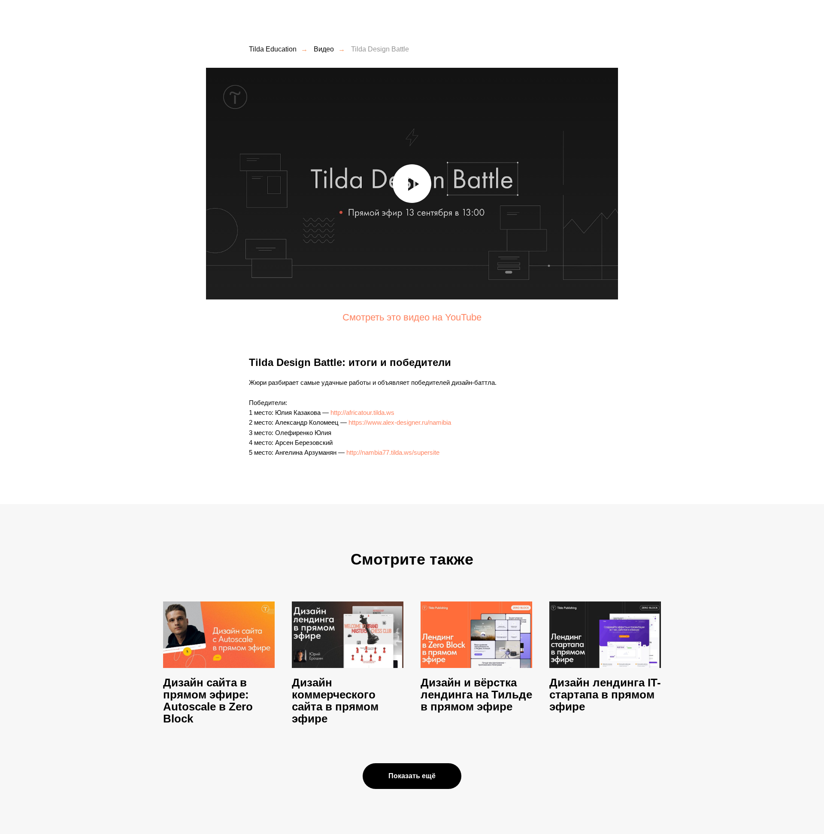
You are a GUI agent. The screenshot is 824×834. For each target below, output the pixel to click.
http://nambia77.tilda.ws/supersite (392, 452)
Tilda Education (273, 49)
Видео (324, 49)
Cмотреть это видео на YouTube (412, 317)
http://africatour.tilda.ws (362, 412)
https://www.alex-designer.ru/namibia (399, 422)
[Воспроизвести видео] (412, 183)
